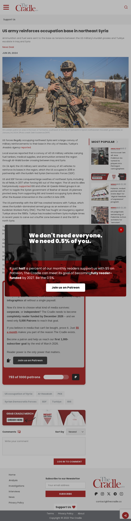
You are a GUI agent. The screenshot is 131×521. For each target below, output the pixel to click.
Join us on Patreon (66, 287)
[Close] (121, 230)
